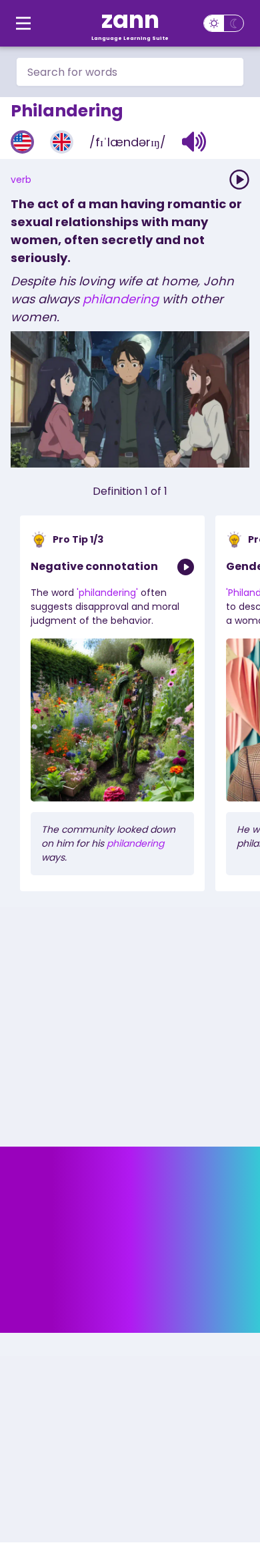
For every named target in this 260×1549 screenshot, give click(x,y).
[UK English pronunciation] (61, 142)
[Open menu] (23, 23)
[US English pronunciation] (22, 142)
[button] (194, 142)
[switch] (223, 23)
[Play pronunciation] (239, 180)
